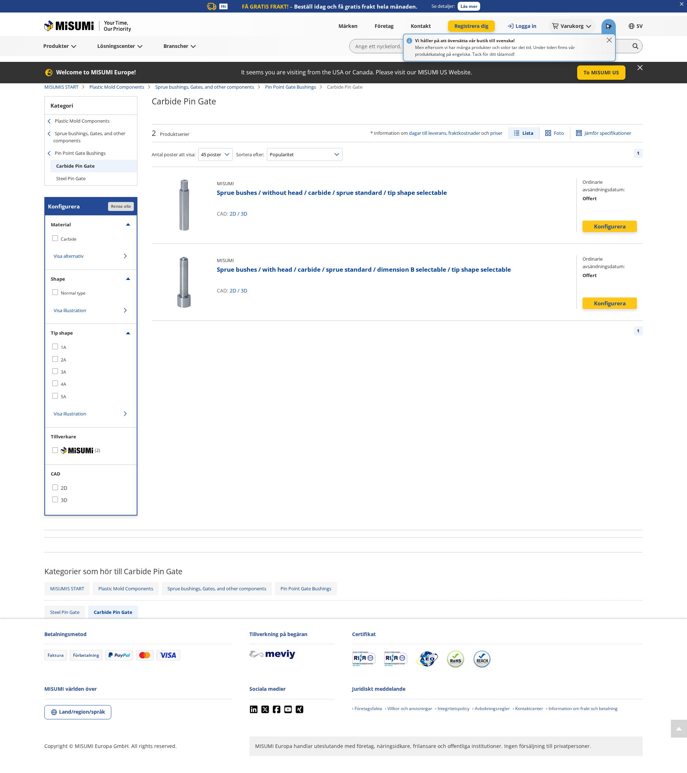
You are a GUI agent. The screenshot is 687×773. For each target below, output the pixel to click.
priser (496, 133)
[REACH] (482, 659)
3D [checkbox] (64, 500)
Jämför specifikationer (608, 133)
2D (233, 213)
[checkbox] (90, 238)
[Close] (609, 40)
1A (63, 347)
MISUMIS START (61, 87)
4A (63, 384)
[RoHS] (455, 659)
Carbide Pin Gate (75, 166)
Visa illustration (70, 310)
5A (63, 397)
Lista (527, 133)
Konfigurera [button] (610, 226)
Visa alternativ (69, 256)
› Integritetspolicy (452, 708)
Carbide (69, 239)
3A (63, 372)
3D (244, 213)
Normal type (73, 293)
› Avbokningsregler (491, 708)
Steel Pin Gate (71, 178)
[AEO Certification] (427, 659)
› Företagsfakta (367, 708)
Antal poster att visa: (173, 154)
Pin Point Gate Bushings (290, 87)
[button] (469, 6)
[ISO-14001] (395, 659)
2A (63, 360)
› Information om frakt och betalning (582, 708)
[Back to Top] (679, 729)
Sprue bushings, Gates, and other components (204, 87)
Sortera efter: (250, 154)
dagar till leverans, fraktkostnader (444, 133)
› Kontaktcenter (528, 708)
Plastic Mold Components (116, 87)
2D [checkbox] (64, 487)
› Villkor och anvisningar (408, 708)
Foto (559, 133)
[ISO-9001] (363, 659)
